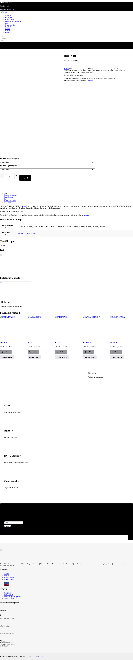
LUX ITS (40, 656)
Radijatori (8, 17)
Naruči (25, 178)
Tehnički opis (8, 197)
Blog (6, 23)
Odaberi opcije (7, 357)
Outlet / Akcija (10, 25)
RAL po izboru (32, 233)
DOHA (2, 246)
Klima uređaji (9, 19)
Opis (5, 193)
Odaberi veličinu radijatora (10, 158)
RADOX (66, 69)
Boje (5, 199)
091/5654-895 (4, 6)
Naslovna (8, 16)
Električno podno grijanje (13, 21)
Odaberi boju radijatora (8, 166)
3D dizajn (7, 202)
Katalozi (8, 27)
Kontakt (7, 31)
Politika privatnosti (10, 577)
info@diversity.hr (5, 2)
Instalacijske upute (10, 201)
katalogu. (90, 80)
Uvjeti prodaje (9, 579)
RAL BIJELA (22, 233)
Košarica (8, 32)
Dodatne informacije (11, 195)
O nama (7, 29)
